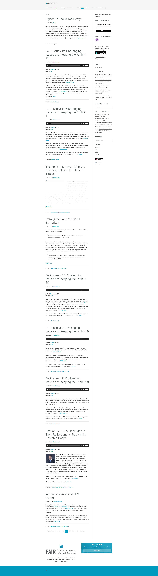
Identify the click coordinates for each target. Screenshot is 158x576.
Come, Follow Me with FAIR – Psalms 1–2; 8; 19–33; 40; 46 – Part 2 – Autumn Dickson (103, 92)
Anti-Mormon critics (55, 371)
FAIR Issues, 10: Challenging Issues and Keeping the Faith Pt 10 (66, 279)
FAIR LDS (69, 482)
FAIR (58, 3)
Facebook (97, 147)
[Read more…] (81, 38)
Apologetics (62, 371)
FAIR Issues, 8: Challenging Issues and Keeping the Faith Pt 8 (67, 380)
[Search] (105, 8)
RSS (52, 71)
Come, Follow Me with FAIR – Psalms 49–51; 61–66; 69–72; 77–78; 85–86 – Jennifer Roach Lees (103, 76)
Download (52, 69)
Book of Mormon (54, 212)
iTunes (53, 96)
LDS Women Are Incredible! (60, 506)
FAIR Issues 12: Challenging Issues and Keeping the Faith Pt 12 (66, 54)
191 (60, 531)
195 (73, 531)
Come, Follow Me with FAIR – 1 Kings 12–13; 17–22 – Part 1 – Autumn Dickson (103, 130)
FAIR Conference (54, 487)
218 (77, 531)
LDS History (61, 487)
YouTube (97, 154)
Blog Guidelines (98, 67)
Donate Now (97, 550)
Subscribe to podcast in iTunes (101, 46)
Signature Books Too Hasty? (64, 19)
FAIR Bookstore (63, 91)
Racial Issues (63, 268)
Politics (58, 268)
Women (67, 526)
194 (70, 531)
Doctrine (53, 101)
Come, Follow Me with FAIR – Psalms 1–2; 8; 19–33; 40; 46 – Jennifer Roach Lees (103, 97)
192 (63, 531)
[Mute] (83, 65)
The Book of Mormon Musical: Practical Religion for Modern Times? (65, 170)
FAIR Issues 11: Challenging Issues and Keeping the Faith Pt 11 (66, 112)
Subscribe (103, 30)
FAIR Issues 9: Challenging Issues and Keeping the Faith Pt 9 (67, 329)
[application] (67, 65)
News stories (67, 212)
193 (66, 531)
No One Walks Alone (107, 122)
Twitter (96, 149)
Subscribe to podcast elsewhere (102, 48)
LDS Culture (61, 212)
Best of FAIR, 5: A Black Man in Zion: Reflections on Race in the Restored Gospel (66, 434)
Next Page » (82, 531)
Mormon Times (70, 82)
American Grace (69, 508)
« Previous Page (50, 531)
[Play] (47, 65)
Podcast (57, 101)
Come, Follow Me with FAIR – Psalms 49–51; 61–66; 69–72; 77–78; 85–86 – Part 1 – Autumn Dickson (103, 81)
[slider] (86, 65)
